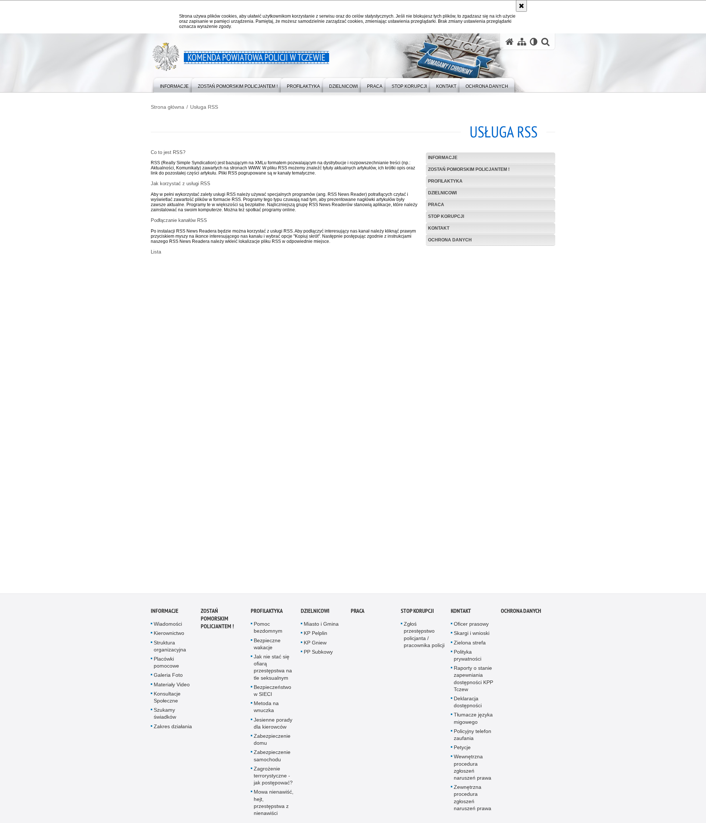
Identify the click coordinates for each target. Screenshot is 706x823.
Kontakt (438, 228)
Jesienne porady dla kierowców (273, 727)
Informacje (442, 157)
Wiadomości (168, 628)
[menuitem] (174, 85)
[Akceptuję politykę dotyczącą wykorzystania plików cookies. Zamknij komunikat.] (521, 6)
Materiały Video (172, 688)
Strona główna (167, 107)
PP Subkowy (318, 656)
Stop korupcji (446, 216)
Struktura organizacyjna (170, 650)
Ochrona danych (450, 239)
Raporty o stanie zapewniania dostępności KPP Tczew (473, 683)
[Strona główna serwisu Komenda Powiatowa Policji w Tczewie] (510, 41)
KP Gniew (315, 647)
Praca (436, 204)
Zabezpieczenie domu (272, 743)
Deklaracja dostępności (468, 706)
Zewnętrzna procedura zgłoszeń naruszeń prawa (472, 802)
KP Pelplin (315, 637)
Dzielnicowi (442, 192)
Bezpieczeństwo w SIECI (272, 695)
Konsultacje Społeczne (167, 701)
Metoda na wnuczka (266, 711)
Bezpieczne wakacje (267, 647)
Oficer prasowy (471, 628)
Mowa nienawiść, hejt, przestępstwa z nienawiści (273, 806)
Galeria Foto (168, 679)
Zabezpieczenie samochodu (272, 760)
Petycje (462, 752)
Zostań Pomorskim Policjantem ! (469, 169)
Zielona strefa (470, 647)
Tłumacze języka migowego (473, 722)
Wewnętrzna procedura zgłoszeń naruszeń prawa (472, 771)
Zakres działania (173, 730)
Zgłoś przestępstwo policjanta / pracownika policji (424, 639)
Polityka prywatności (467, 659)
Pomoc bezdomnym (268, 631)
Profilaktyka (445, 181)
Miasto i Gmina (321, 628)
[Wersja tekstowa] (534, 41)
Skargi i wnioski (471, 637)
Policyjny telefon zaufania (472, 739)
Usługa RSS (204, 107)
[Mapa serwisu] (521, 41)
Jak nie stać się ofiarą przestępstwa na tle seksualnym (273, 671)
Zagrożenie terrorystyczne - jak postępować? (273, 780)
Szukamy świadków (165, 717)
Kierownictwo (169, 637)
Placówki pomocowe (166, 666)
